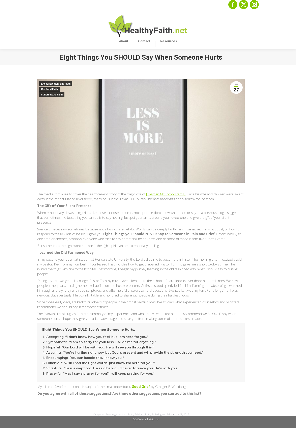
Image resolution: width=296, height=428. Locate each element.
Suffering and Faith (52, 94)
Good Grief (141, 386)
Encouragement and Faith (55, 83)
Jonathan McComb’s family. (166, 194)
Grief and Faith (49, 89)
